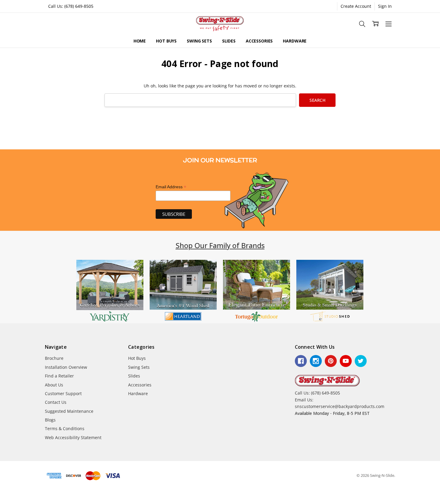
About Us (54, 385)
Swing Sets (199, 41)
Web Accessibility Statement (73, 437)
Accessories (259, 41)
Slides (229, 41)
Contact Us (55, 402)
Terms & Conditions (64, 428)
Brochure (54, 358)
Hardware (295, 41)
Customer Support (63, 393)
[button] (109, 291)
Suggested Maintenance (69, 411)
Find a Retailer (59, 376)
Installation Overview (66, 367)
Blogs (50, 420)
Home (139, 41)
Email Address (171, 187)
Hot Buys (166, 41)
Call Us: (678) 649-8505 (70, 6)
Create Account (356, 6)
